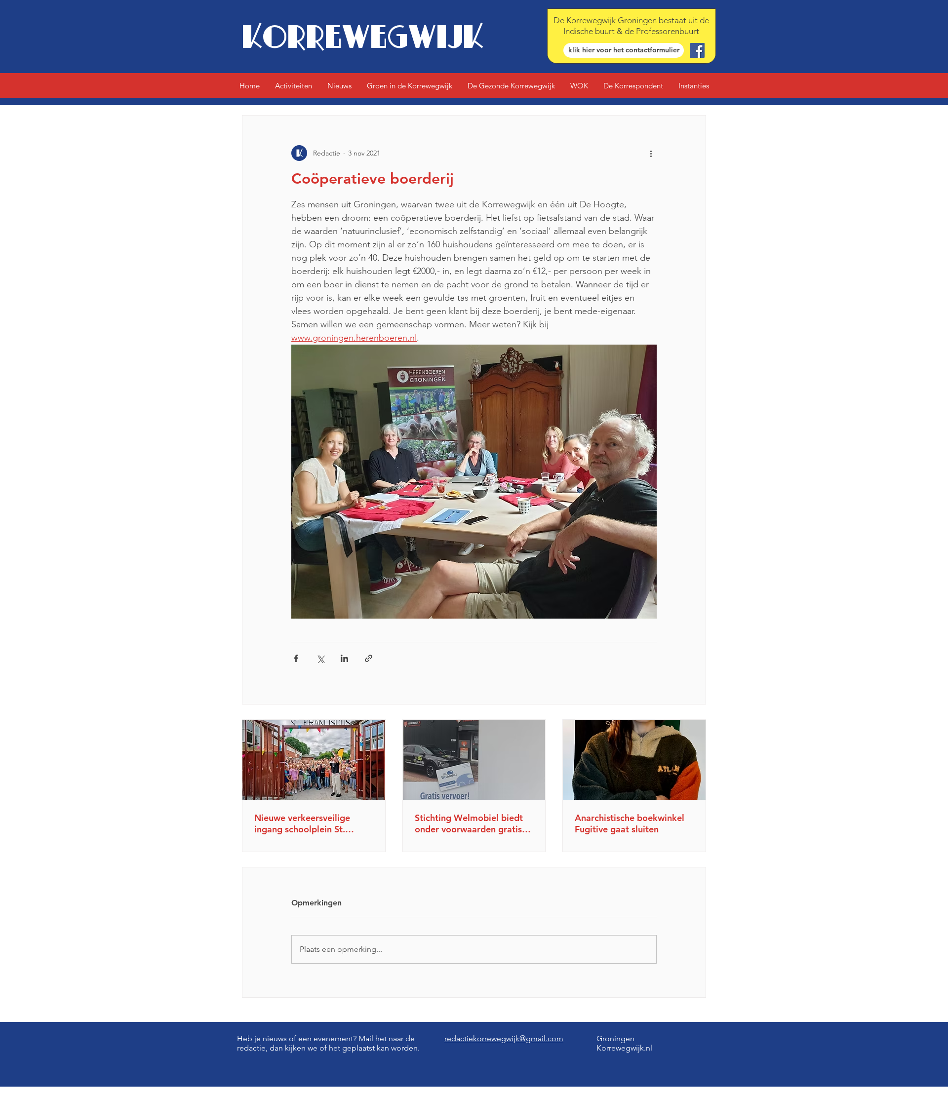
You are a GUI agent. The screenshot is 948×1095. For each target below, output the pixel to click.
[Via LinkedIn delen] (344, 658)
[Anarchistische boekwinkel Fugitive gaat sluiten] (634, 760)
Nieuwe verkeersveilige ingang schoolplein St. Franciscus (302, 823)
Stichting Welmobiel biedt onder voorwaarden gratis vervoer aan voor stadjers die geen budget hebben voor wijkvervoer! (469, 823)
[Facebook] (697, 50)
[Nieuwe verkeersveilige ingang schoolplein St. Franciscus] (313, 760)
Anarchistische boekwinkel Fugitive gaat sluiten (629, 823)
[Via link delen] (368, 658)
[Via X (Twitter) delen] (320, 658)
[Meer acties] (651, 153)
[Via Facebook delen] (296, 658)
